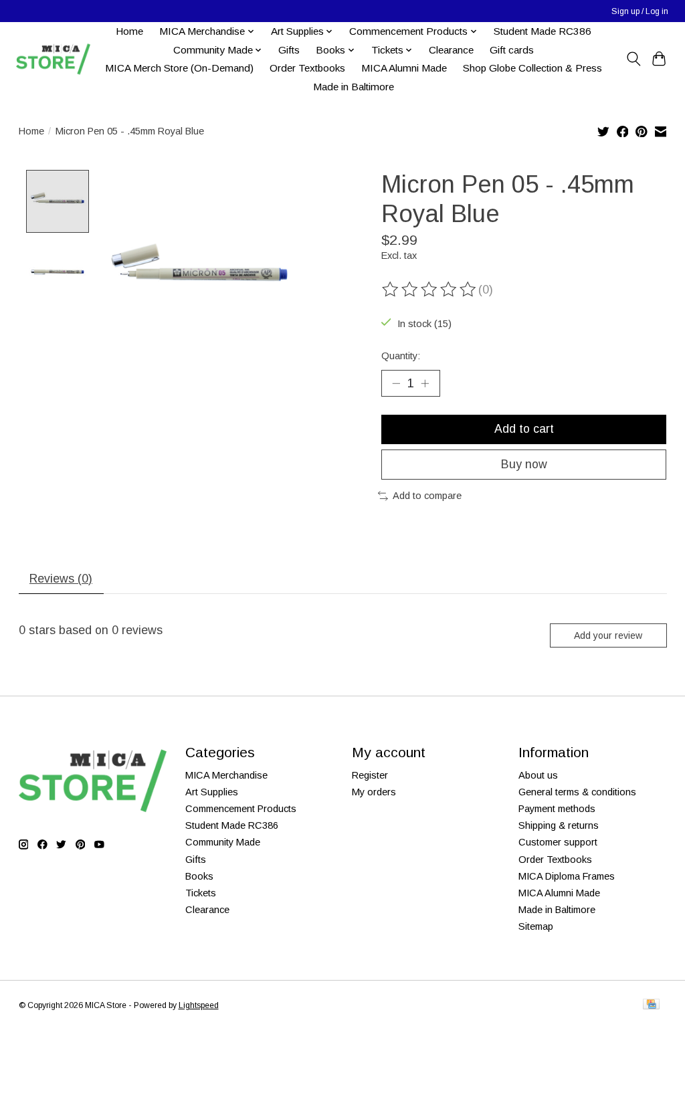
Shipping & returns (558, 825)
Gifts (289, 50)
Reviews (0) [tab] (60, 578)
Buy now (524, 464)
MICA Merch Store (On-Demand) (179, 68)
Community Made (222, 842)
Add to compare (427, 495)
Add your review (608, 635)
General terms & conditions (577, 792)
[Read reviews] (430, 289)
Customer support (557, 842)
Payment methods (556, 808)
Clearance (451, 50)
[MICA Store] (53, 59)
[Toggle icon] (633, 59)
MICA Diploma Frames (566, 876)
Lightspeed (199, 1005)
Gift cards (512, 50)
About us (538, 775)
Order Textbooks (307, 68)
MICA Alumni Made (404, 68)
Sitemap (535, 926)
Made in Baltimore (353, 86)
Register (370, 775)
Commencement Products (240, 808)
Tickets (200, 893)
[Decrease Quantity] (396, 383)
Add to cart (524, 428)
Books (199, 876)
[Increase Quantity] (424, 383)
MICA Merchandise (226, 775)
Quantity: (400, 356)
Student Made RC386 (542, 31)
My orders (374, 792)
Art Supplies (211, 792)
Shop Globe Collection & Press (532, 68)
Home (129, 31)
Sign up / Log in (639, 11)
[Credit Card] (651, 1005)
